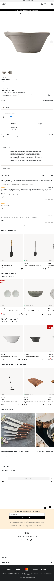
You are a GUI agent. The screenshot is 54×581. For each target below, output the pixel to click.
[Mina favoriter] (45, 4)
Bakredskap (11, 13)
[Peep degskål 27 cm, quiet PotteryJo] (27, 42)
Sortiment (4, 552)
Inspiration (4, 557)
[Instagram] (27, 539)
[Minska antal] (2, 478)
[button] (5, 84)
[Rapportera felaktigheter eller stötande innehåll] (52, 199)
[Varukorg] (48, 4)
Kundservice (5, 546)
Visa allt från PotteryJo (7, 276)
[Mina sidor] (42, 4)
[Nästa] (51, 42)
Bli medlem (49, 94)
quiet (3, 481)
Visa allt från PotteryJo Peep (8, 321)
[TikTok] (31, 539)
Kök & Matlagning (4, 13)
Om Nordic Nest (6, 562)
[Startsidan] (3, 4)
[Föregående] (2, 42)
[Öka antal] (6, 478)
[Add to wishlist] (19, 269)
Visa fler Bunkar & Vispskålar (9, 470)
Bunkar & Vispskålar (19, 13)
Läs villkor (27, 526)
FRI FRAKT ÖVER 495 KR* (28, 0)
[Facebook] (23, 539)
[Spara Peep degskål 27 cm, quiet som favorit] (51, 478)
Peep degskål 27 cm (28, 13)
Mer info (50, 117)
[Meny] (52, 4)
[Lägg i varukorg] (22, 269)
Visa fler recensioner (27, 225)
